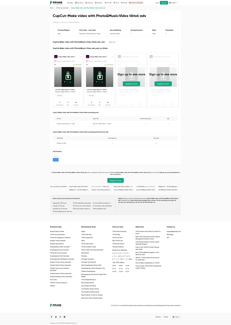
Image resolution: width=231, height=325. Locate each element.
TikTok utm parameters (57, 234)
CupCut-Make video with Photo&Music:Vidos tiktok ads (80, 186)
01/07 (127, 271)
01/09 (114, 271)
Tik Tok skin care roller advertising (82, 206)
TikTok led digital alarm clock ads (62, 211)
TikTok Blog (116, 234)
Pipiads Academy (118, 247)
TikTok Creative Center (88, 247)
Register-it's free (131, 84)
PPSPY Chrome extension (58, 283)
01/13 (121, 268)
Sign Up (164, 3)
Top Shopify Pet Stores (88, 286)
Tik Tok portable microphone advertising (103, 203)
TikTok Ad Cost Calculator (58, 253)
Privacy (158, 317)
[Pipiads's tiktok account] (60, 316)
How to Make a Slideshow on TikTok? (148, 263)
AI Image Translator (87, 259)
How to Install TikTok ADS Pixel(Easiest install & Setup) (148, 267)
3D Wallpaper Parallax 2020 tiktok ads (169, 190)
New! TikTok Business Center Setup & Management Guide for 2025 (148, 238)
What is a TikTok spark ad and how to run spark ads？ (147, 258)
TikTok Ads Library (87, 244)
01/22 (127, 265)
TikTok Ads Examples (119, 231)
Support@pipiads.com (174, 231)
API (168, 237)
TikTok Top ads (117, 237)
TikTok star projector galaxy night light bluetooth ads (83, 208)
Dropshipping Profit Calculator (59, 256)
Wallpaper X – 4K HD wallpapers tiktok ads (170, 186)
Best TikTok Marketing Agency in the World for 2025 (147, 253)
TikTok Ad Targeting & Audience (60, 237)
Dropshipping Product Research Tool (93, 268)
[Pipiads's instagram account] (64, 316)
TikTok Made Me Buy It (88, 280)
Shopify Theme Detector (58, 241)
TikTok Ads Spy (86, 234)
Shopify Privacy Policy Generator (60, 262)
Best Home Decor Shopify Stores (91, 298)
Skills (83, 241)
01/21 (114, 268)
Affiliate (52, 286)
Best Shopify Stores (87, 283)
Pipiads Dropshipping (88, 271)
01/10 (127, 268)
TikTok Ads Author (118, 244)
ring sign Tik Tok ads (59, 206)
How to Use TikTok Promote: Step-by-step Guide (148, 248)
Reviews (84, 256)
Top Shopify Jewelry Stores (90, 289)
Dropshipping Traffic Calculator (60, 247)
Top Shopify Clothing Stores (90, 292)
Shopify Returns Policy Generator (60, 273)
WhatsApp (170, 234)
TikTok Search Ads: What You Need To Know (148, 232)
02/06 (121, 265)
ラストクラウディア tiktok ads (100, 186)
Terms (166, 317)
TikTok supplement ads (99, 208)
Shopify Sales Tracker (57, 231)
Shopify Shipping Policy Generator (61, 276)
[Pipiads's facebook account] (51, 316)
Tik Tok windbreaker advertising (82, 203)
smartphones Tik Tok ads (60, 208)
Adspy (83, 231)
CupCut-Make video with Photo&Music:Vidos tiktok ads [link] (88, 8)
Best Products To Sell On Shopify (92, 295)
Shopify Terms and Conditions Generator (59, 269)
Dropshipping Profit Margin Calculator (62, 259)
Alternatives (85, 253)
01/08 (121, 271)
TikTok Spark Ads (87, 237)
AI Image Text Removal (88, 262)
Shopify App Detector (57, 244)
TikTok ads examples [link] (62, 8)
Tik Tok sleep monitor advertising (102, 206)
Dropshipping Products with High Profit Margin (93, 275)
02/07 (114, 265)
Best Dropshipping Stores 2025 (91, 265)
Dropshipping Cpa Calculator (59, 250)
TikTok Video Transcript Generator (92, 250)
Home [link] (52, 8)
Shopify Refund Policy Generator (60, 265)
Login (157, 3)
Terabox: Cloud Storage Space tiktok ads (102, 190)
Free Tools (53, 280)
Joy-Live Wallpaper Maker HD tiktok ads (125, 190)
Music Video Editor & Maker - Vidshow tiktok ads (125, 186)
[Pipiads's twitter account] (55, 316)
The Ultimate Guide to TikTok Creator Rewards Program (147, 243)
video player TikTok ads (59, 203)
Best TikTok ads (117, 241)
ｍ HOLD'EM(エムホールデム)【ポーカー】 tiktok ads (147, 186)
